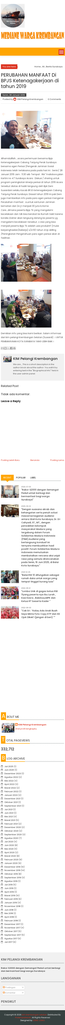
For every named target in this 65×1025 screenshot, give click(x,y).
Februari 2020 (11, 859)
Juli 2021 (8, 809)
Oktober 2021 (11, 802)
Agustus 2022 (11, 777)
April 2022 (9, 784)
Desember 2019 (12, 866)
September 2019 (12, 877)
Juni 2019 (8, 888)
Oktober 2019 (11, 873)
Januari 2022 (11, 795)
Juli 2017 (8, 942)
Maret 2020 (10, 855)
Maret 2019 (9, 895)
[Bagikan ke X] (8, 348)
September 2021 (12, 805)
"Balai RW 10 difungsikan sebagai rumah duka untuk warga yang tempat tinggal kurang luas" (40, 578)
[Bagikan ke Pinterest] (14, 348)
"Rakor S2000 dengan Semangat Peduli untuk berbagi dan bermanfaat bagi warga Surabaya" (40, 494)
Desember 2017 (12, 924)
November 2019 (12, 870)
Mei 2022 (9, 780)
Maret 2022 (10, 787)
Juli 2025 (8, 766)
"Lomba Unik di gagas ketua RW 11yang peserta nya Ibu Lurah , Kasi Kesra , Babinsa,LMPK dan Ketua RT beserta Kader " (39, 596)
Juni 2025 (9, 769)
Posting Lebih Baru (10, 460)
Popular (21, 477)
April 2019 (9, 891)
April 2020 (9, 852)
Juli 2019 (8, 884)
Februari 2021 (11, 823)
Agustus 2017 (10, 938)
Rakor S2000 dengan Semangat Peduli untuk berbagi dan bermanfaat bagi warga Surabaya (30, 970)
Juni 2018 (8, 909)
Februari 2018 (11, 920)
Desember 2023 (12, 773)
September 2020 (13, 834)
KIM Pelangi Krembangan (32, 724)
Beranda (34, 460)
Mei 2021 (8, 816)
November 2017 (12, 927)
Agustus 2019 (11, 881)
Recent (7, 477)
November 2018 (12, 906)
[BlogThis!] (5, 348)
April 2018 (9, 916)
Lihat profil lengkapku (26, 728)
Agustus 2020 (11, 838)
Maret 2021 (9, 820)
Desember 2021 (12, 798)
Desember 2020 (12, 827)
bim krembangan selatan (34, 1014)
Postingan (10, 987)
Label (33, 477)
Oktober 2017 (11, 931)
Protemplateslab (23, 1017)
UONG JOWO (39, 1020)
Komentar (10, 992)
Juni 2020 (9, 845)
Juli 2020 (8, 841)
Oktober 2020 (11, 830)
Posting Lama (57, 460)
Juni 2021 (8, 812)
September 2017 (12, 934)
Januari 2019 (10, 902)
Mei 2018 (8, 913)
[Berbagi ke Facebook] (11, 348)
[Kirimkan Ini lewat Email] (2, 348)
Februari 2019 (11, 898)
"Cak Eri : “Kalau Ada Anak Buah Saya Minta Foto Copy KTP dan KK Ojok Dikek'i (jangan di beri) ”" (40, 614)
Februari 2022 (11, 791)
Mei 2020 (9, 848)
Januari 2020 (11, 863)
